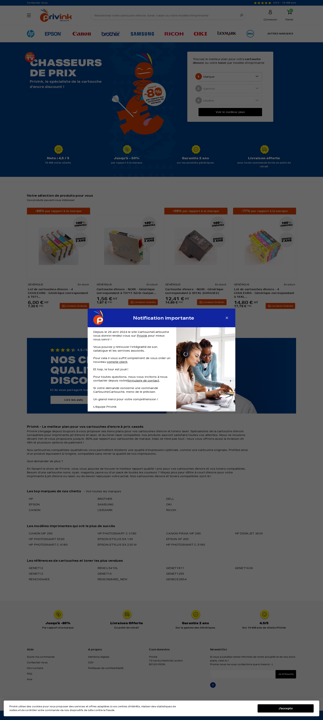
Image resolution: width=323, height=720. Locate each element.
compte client (117, 362)
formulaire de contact (143, 380)
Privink (142, 335)
